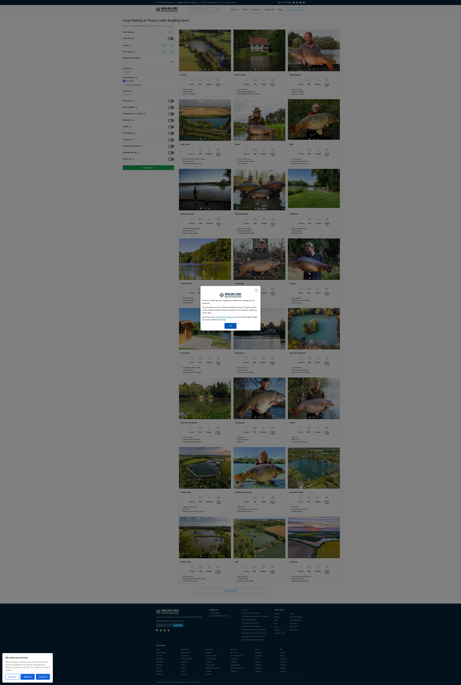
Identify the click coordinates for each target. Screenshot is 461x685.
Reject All (27, 677)
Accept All (43, 677)
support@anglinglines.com (225, 317)
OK (230, 326)
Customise (12, 677)
